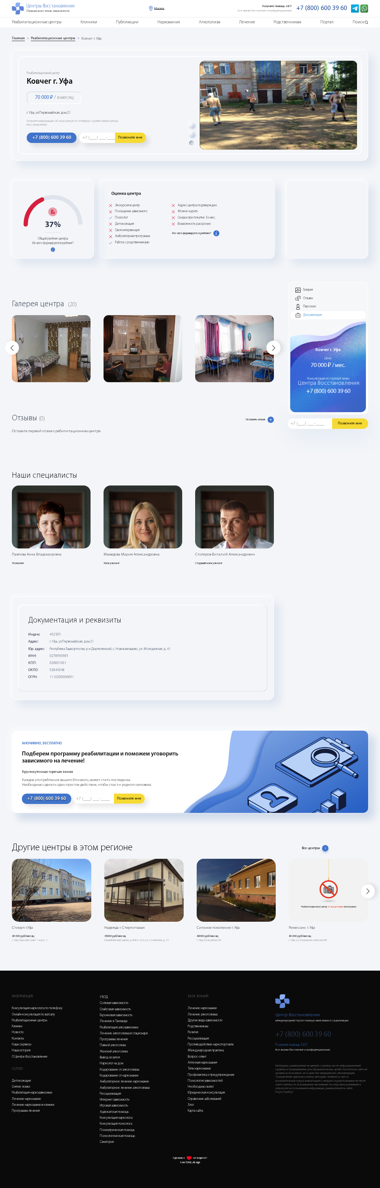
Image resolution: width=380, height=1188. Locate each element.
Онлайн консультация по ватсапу (33, 1014)
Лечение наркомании (26, 1099)
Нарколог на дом (111, 1063)
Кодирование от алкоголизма (119, 1069)
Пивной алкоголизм (113, 1045)
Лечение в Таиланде (114, 1021)
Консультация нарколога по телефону (37, 1008)
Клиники (89, 22)
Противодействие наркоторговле (211, 1044)
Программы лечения (26, 1110)
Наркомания (168, 22)
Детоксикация (21, 1080)
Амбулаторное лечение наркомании (124, 1081)
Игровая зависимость (114, 1105)
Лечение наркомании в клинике (33, 1105)
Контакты (18, 1038)
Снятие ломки (21, 1086)
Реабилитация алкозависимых (119, 1027)
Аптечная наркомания (202, 1062)
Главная (18, 38)
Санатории (107, 1142)
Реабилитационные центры (37, 22)
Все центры (311, 848)
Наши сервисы (21, 1044)
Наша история (21, 1050)
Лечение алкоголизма (202, 1014)
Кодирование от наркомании (119, 1075)
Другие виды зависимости (205, 1020)
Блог (191, 1105)
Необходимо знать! (201, 1086)
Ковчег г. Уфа (91, 38)
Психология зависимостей (205, 1080)
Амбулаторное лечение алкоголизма (125, 1087)
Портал (327, 22)
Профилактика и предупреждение (211, 1075)
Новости (17, 1032)
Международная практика (206, 1050)
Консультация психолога (116, 1123)
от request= (200, 1158)
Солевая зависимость (114, 1003)
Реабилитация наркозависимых (32, 1092)
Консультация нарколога (116, 1117)
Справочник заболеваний (204, 1099)
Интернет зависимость (115, 1099)
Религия (193, 1032)
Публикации (127, 22)
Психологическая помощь (117, 1136)
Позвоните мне (130, 137)
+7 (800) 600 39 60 (321, 8)
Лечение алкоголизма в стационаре (124, 1033)
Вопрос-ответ (197, 1056)
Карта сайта (195, 1110)
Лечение (247, 22)
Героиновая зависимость (116, 1015)
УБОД (104, 997)
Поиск (358, 22)
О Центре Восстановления (29, 1056)
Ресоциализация (110, 1093)
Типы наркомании (199, 1068)
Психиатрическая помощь (117, 1130)
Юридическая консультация (206, 1092)
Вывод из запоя (110, 1057)
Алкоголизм (209, 22)
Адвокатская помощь (114, 1112)
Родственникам (287, 22)
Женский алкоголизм (114, 1051)
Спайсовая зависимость (115, 1009)
